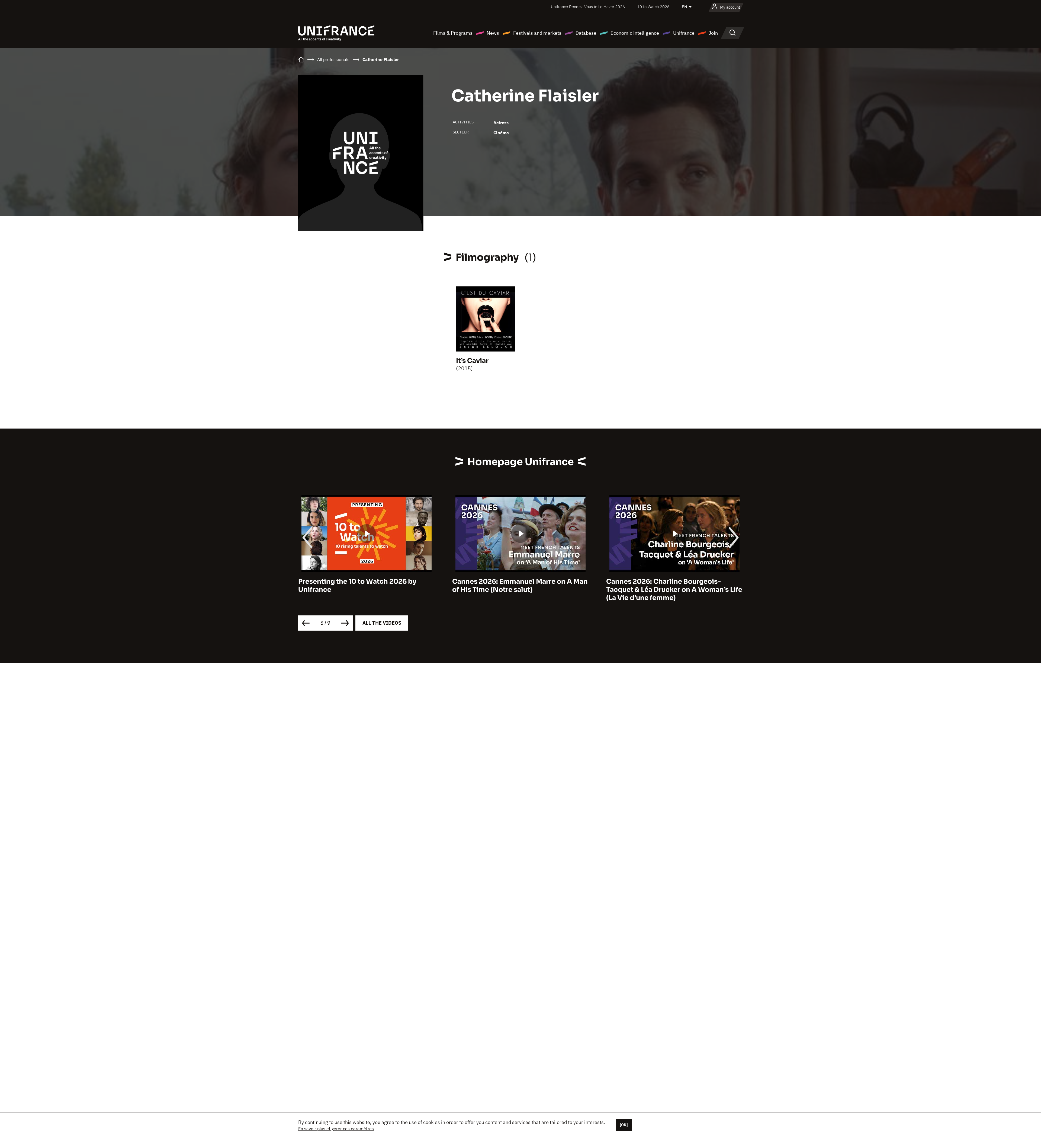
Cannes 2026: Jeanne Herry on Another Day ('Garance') (671, 585)
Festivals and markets (537, 33)
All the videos (381, 623)
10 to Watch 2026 (653, 6)
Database (586, 33)
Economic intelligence (635, 33)
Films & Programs (453, 33)
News (493, 33)
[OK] (624, 1124)
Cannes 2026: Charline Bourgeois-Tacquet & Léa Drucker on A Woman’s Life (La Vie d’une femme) (520, 589)
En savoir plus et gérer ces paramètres (336, 1128)
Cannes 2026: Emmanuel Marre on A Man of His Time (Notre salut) (366, 585)
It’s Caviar (472, 361)
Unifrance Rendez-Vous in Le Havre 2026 (588, 6)
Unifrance (684, 33)
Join (713, 33)
